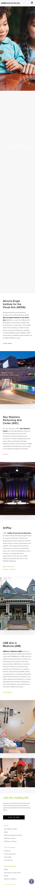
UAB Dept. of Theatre (10, 841)
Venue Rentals (8, 860)
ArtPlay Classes (9, 569)
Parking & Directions (10, 854)
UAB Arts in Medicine (10, 879)
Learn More (7, 692)
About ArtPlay (8, 566)
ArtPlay (6, 876)
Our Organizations (10, 866)
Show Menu (32, 2)
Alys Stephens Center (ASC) (12, 872)
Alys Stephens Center (10, 829)
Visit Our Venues (9, 847)
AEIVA (6, 832)
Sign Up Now (14, 817)
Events (6, 825)
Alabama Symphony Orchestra (13, 835)
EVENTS (5, 454)
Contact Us (7, 851)
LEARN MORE (7, 343)
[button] (31, 881)
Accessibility (7, 857)
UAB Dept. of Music (9, 838)
